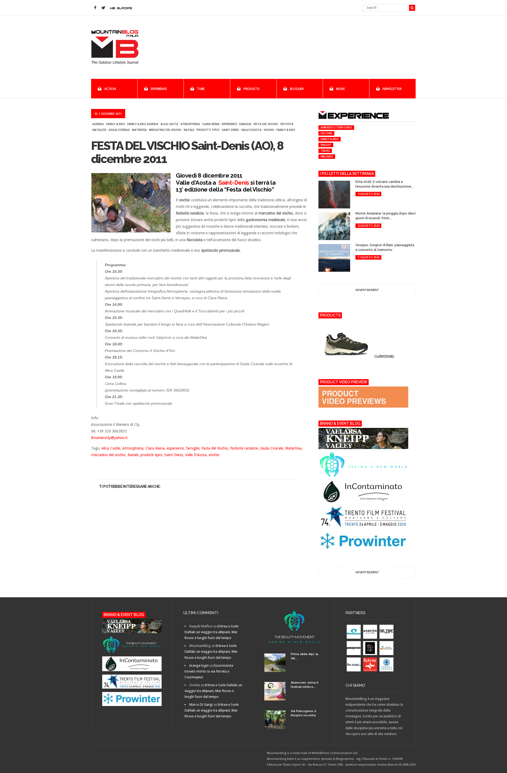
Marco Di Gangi (201, 705)
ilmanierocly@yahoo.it (109, 438)
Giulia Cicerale (119, 130)
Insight (326, 145)
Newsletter (392, 89)
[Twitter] (103, 8)
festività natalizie (244, 448)
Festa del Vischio (265, 124)
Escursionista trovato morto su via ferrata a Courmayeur (209, 671)
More (340, 89)
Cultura (326, 133)
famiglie (245, 124)
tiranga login (199, 665)
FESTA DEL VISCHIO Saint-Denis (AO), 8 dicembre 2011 (187, 152)
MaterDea (139, 130)
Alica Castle (169, 124)
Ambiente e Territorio (336, 127)
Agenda (98, 124)
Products (251, 89)
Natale (189, 130)
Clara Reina (210, 124)
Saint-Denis (230, 130)
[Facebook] (95, 8)
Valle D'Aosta (251, 130)
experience (229, 124)
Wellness (327, 156)
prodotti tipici (207, 130)
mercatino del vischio (165, 130)
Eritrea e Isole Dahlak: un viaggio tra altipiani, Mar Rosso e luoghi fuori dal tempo (211, 632)
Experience (159, 89)
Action (110, 89)
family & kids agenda (142, 124)
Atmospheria (190, 124)
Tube (200, 89)
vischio (269, 130)
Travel (325, 150)
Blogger (297, 89)
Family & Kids (115, 124)
